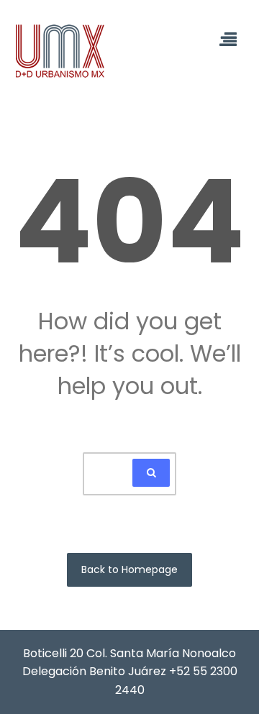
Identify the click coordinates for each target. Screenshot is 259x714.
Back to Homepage (129, 569)
